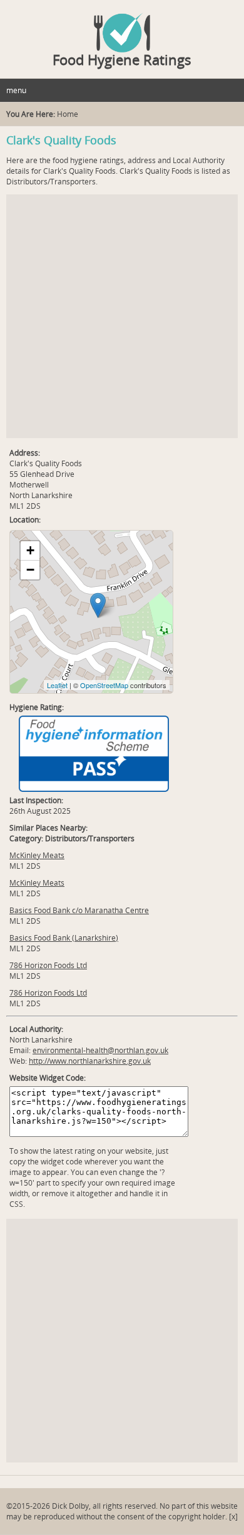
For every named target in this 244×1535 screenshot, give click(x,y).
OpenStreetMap (104, 685)
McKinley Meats (36, 855)
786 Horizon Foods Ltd (48, 965)
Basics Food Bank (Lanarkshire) (63, 937)
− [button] (30, 570)
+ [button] (30, 550)
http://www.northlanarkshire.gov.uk (90, 1061)
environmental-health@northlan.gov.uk (100, 1050)
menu (16, 90)
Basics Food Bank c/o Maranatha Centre (79, 910)
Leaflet (57, 685)
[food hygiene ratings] (122, 26)
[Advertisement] (122, 316)
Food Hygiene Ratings (122, 59)
